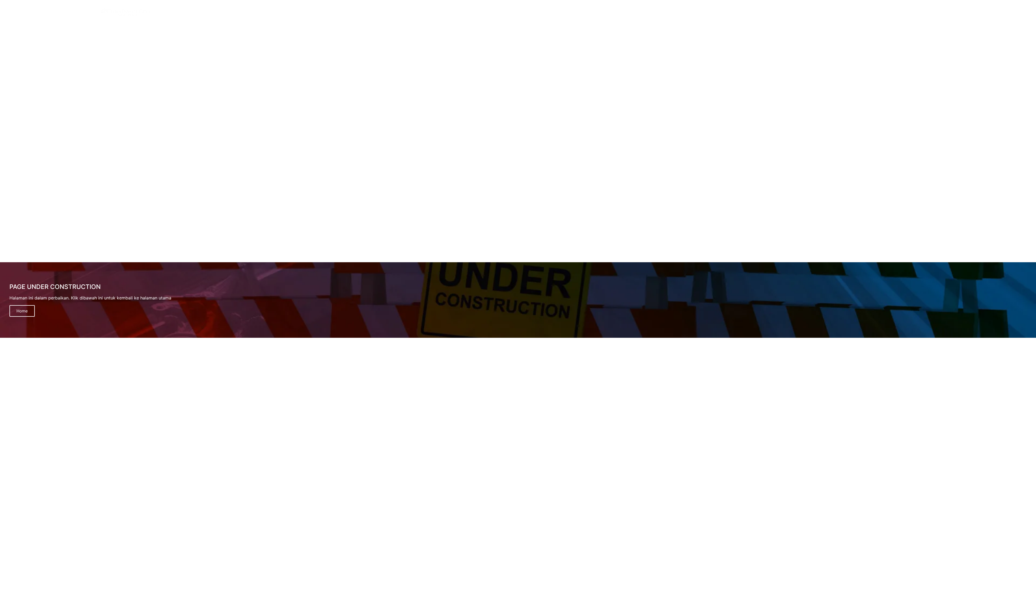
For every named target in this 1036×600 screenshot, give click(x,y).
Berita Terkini (985, 12)
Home (22, 310)
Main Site (958, 12)
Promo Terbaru (1017, 12)
